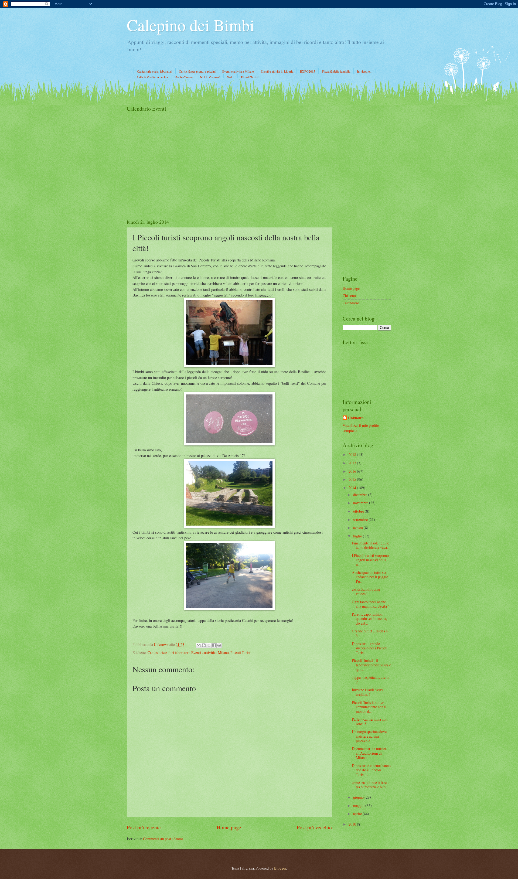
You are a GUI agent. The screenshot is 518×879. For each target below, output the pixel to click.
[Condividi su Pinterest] (219, 645)
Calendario (351, 302)
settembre (361, 519)
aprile (358, 813)
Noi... (230, 77)
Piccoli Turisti (249, 77)
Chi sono (349, 295)
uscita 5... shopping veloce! (366, 591)
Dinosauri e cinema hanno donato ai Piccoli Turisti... (371, 770)
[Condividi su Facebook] (214, 645)
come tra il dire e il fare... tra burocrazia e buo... (370, 785)
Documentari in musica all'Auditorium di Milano (369, 753)
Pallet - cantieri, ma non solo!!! (369, 721)
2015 (353, 479)
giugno (358, 797)
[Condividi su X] (209, 645)
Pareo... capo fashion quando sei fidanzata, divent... (369, 619)
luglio (358, 536)
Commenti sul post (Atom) (163, 838)
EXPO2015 (307, 71)
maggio (359, 805)
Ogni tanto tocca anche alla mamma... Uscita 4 (371, 604)
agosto (358, 527)
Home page (229, 827)
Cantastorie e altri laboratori (154, 71)
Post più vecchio (314, 827)
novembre (361, 502)
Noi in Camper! (210, 77)
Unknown (356, 418)
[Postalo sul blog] (203, 645)
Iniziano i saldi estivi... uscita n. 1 (368, 692)
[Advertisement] (367, 186)
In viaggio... (364, 71)
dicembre (360, 494)
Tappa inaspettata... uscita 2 (370, 679)
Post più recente (144, 827)
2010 (353, 824)
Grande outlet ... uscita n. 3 (370, 633)
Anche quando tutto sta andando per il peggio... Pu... (371, 577)
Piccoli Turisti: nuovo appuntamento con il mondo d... (369, 707)
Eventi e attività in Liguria (277, 71)
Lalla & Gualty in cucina (152, 77)
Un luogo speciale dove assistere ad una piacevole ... (369, 736)
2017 (353, 462)
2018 (353, 454)
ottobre (359, 511)
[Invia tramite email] (198, 645)
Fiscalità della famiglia (336, 71)
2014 (353, 487)
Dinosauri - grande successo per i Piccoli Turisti (369, 648)
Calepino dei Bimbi (190, 25)
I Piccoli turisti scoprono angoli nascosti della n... (370, 560)
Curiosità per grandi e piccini (197, 71)
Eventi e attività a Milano (238, 71)
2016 (353, 471)
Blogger (280, 868)
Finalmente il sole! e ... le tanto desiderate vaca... (370, 545)
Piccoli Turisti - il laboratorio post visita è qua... (371, 665)
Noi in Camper (184, 77)
